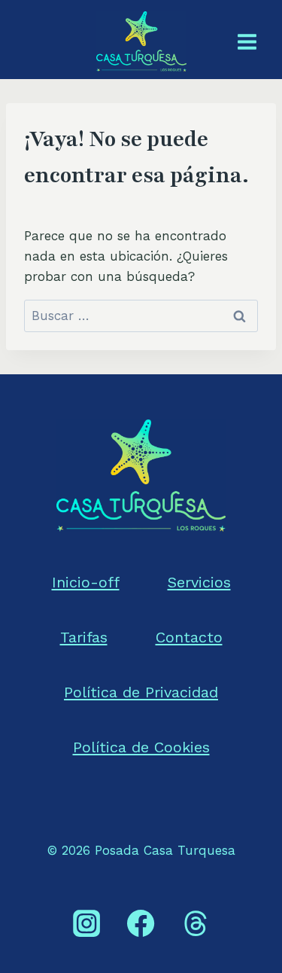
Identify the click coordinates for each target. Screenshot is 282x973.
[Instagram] (86, 923)
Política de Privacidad (141, 692)
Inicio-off (86, 582)
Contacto (189, 637)
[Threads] (195, 923)
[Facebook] (141, 923)
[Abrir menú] (246, 41)
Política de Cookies (141, 747)
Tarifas (84, 637)
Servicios (199, 582)
